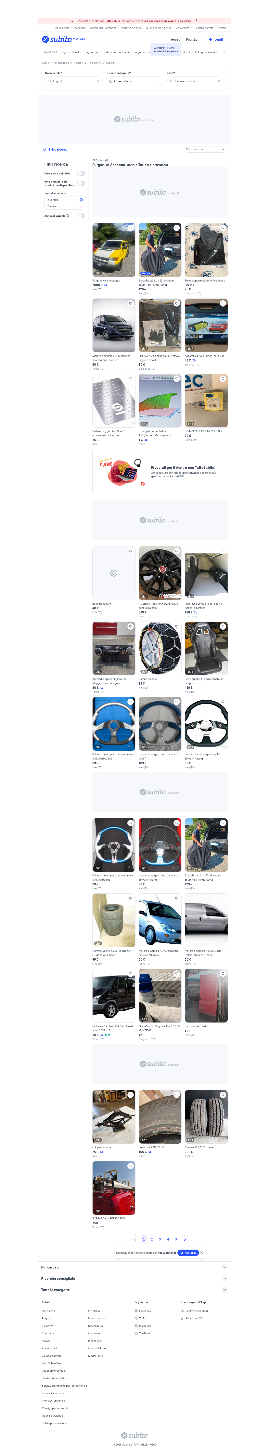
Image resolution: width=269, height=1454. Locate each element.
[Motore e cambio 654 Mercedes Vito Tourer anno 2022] (113, 334)
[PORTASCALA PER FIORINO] (113, 1195)
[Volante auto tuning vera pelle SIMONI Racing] (206, 733)
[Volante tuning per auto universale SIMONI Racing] (113, 854)
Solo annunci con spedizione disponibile (59, 183)
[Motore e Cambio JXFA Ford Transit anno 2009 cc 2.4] (113, 1005)
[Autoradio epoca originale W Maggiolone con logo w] (113, 658)
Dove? (170, 73)
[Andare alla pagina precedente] (135, 1239)
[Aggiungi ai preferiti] (130, 228)
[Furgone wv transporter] (113, 259)
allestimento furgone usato (199, 52)
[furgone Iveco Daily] (206, 1005)
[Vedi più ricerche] (224, 52)
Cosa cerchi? (53, 73)
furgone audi (142, 52)
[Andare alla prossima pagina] (185, 1239)
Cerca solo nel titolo (57, 173)
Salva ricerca (58, 149)
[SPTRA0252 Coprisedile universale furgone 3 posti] (160, 334)
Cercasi (51, 206)
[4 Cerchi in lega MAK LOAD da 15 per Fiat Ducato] (160, 582)
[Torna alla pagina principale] (64, 39)
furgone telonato (71, 52)
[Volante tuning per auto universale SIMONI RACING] (113, 733)
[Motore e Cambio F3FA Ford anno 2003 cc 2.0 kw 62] (160, 929)
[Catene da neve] (160, 658)
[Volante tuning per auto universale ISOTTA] (160, 733)
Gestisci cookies (52, 1355)
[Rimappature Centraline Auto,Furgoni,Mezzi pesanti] (160, 410)
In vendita (52, 199)
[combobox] (74, 81)
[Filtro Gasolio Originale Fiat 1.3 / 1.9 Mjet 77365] (160, 1005)
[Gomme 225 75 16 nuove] (206, 1124)
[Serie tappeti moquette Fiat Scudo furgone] (206, 259)
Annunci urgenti (54, 216)
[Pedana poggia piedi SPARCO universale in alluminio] (113, 410)
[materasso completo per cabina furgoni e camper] (206, 582)
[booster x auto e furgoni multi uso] (206, 334)
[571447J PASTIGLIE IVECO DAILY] (206, 408)
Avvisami (191, 1253)
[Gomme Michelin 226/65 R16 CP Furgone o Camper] (113, 929)
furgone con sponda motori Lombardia (107, 52)
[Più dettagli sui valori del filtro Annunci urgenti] (67, 216)
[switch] (81, 173)
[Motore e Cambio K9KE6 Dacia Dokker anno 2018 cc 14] (206, 929)
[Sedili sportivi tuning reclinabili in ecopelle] (206, 658)
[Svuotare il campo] (97, 81)
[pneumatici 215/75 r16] (160, 1124)
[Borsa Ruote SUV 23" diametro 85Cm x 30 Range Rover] (160, 259)
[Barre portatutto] (113, 582)
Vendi (218, 39)
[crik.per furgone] (113, 1124)
